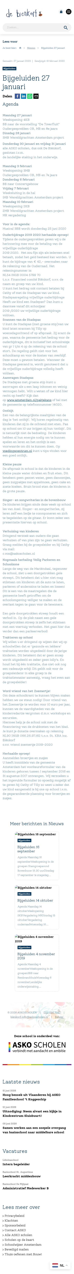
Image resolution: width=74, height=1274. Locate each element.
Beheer (59, 1017)
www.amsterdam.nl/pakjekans (29, 400)
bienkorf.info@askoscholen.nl (29, 1017)
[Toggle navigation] (68, 11)
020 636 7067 (52, 1012)
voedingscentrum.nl (17, 451)
